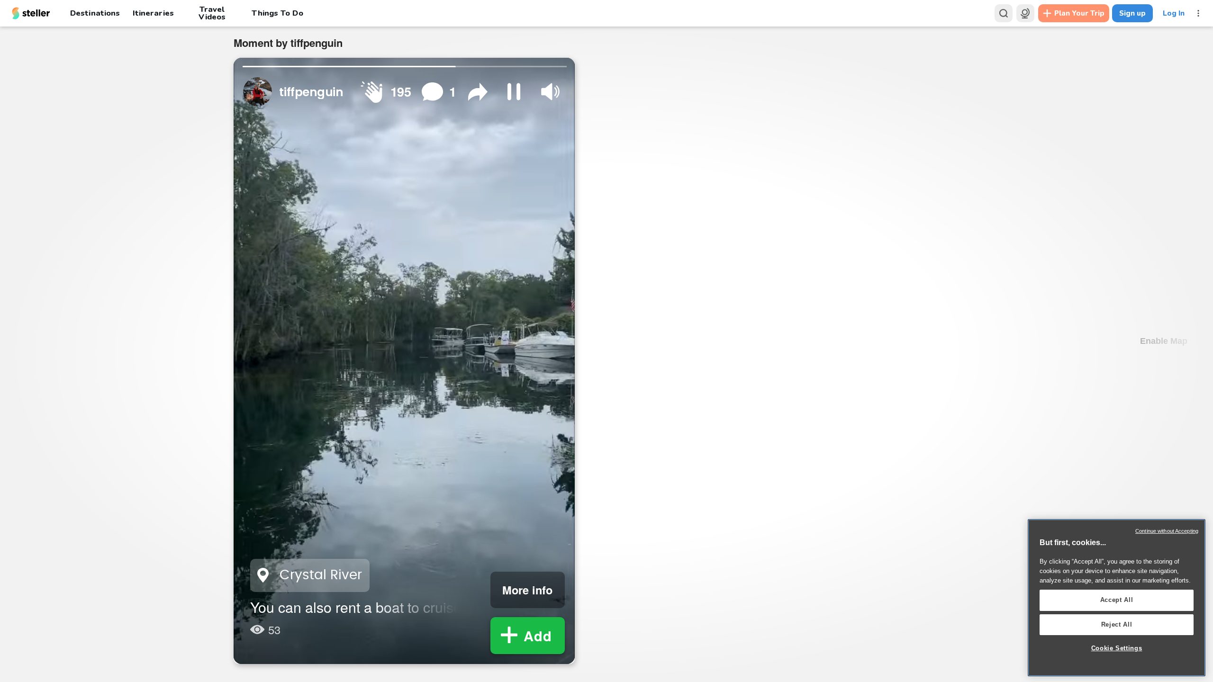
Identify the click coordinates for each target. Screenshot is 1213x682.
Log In (1174, 13)
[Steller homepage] (31, 13)
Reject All (1116, 624)
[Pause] (514, 92)
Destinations (95, 13)
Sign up (1132, 13)
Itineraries (153, 13)
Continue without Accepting (1166, 531)
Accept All (1116, 599)
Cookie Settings (1116, 648)
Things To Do (277, 13)
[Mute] (550, 91)
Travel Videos (212, 13)
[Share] (478, 91)
